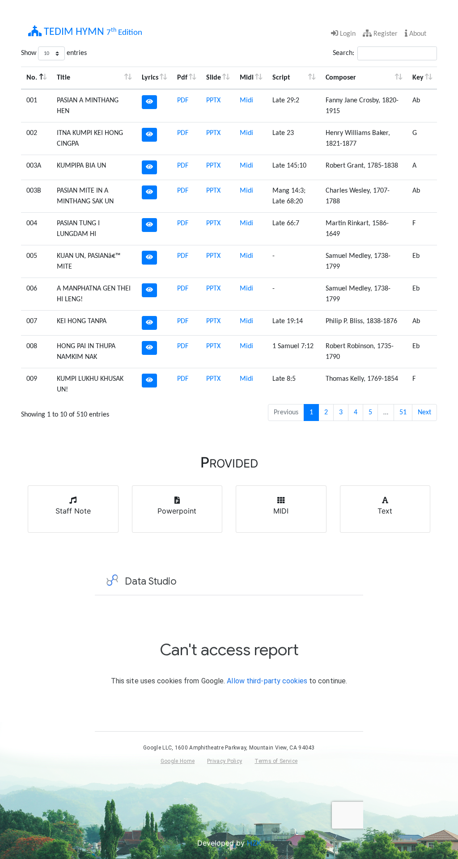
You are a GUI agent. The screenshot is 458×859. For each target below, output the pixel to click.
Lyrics (150, 77)
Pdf (182, 77)
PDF (182, 100)
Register (385, 34)
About (416, 34)
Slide (213, 77)
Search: (343, 53)
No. (31, 77)
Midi (247, 77)
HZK (254, 842)
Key (418, 77)
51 (403, 412)
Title (63, 77)
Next (424, 412)
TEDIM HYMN (92, 32)
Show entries (54, 53)
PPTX (213, 100)
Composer (341, 77)
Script (281, 77)
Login (347, 34)
